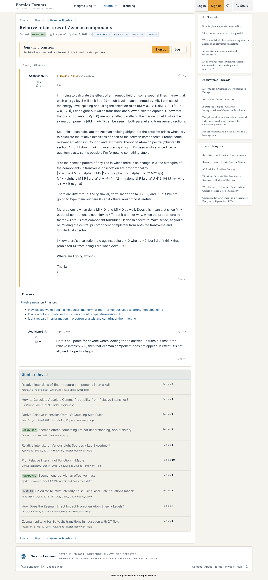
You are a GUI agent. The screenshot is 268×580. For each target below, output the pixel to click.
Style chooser (30, 566)
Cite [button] (180, 279)
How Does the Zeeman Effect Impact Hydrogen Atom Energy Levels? (73, 506)
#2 (184, 331)
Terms (218, 566)
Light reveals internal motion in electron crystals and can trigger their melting (82, 318)
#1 (184, 75)
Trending (128, 6)
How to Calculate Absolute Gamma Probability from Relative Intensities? (75, 400)
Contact (197, 566)
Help (239, 566)
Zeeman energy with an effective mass (66, 475)
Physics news (30, 302)
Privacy (229, 566)
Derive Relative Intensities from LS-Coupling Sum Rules (62, 415)
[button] (95, 5)
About (208, 566)
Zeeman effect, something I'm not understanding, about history (84, 430)
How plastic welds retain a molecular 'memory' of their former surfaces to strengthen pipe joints (95, 310)
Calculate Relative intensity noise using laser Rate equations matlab (84, 491)
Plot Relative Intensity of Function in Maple (53, 460)
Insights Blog (83, 6)
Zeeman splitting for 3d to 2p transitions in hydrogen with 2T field (70, 521)
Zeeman (152, 34)
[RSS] (247, 567)
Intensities (121, 34)
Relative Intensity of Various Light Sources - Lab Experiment (66, 445)
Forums (107, 6)
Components (102, 34)
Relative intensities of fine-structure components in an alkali (66, 385)
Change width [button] (54, 566)
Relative (137, 34)
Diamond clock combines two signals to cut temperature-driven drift (76, 314)
